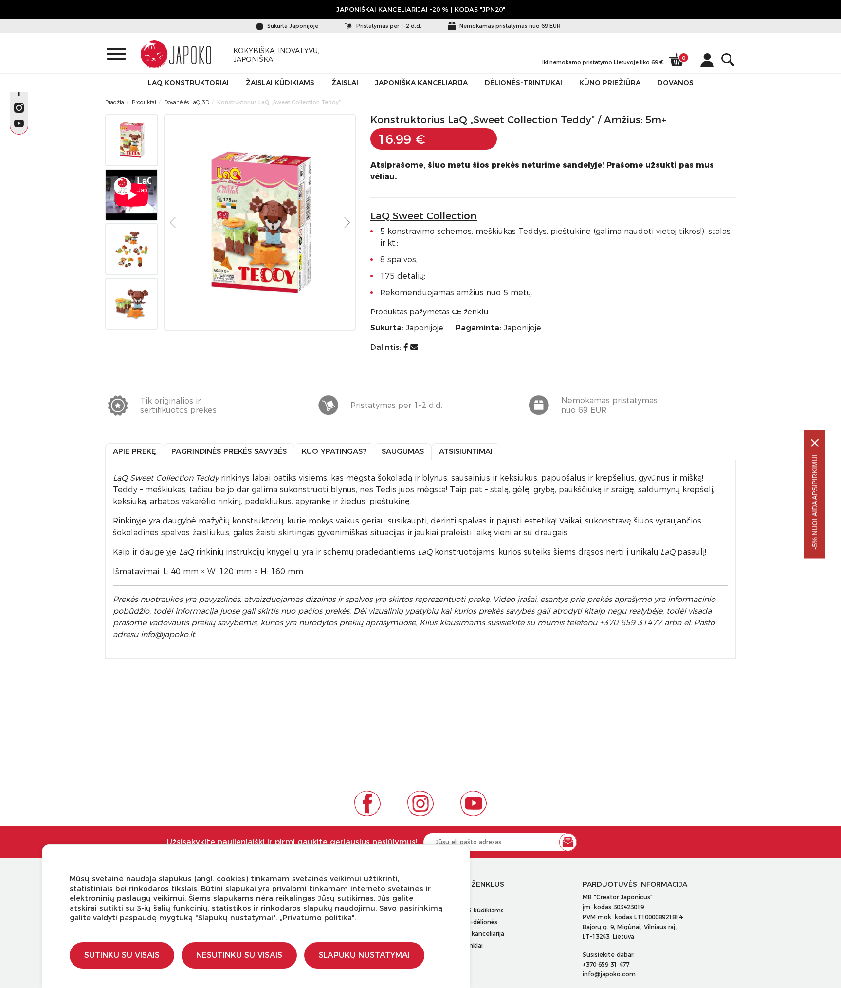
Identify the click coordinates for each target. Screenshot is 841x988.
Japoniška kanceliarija (421, 82)
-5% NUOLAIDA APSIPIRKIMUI (815, 501)
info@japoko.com (609, 974)
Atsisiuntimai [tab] (466, 451)
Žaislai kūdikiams (280, 82)
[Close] (815, 442)
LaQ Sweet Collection (423, 216)
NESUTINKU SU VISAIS (239, 955)
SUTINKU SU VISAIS (122, 955)
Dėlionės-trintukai (523, 82)
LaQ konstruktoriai (188, 82)
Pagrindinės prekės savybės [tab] (229, 451)
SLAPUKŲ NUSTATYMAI (364, 955)
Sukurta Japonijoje (292, 25)
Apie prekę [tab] (134, 451)
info (168, 634)
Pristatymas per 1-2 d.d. (388, 25)
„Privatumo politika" (317, 917)
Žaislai (344, 82)
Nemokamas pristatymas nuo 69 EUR (509, 25)
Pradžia (114, 102)
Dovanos (676, 82)
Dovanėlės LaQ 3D (186, 102)
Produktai (144, 102)
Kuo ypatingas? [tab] (334, 451)
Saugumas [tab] (403, 451)
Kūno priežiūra (609, 82)
